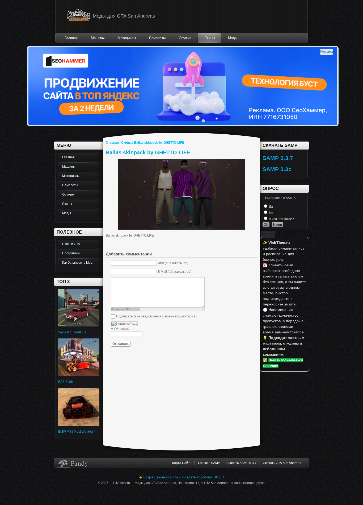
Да (271, 207)
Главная (112, 142)
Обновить (121, 329)
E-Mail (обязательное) (174, 272)
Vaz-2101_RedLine (72, 332)
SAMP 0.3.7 (278, 158)
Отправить (120, 344)
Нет (272, 213)
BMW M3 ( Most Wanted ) (76, 431)
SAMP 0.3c (277, 169)
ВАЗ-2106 (65, 382)
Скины (126, 142)
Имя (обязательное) (173, 263)
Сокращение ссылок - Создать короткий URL (182, 477)
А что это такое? (281, 219)
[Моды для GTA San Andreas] (78, 16)
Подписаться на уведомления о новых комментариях (156, 316)
